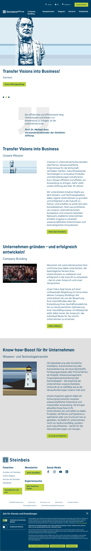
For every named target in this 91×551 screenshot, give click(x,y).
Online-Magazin (9, 476)
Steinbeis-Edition (73, 502)
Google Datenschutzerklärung (20, 281)
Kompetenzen (48, 11)
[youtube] (60, 472)
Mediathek (83, 11)
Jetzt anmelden (33, 473)
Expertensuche (81, 4)
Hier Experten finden (33, 487)
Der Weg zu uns (45, 502)
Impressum (31, 502)
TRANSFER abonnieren (16, 502)
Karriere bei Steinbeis (11, 479)
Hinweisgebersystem (29, 505)
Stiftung (20, 11)
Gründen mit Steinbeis (12, 472)
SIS (58, 4)
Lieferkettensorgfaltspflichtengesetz (52, 505)
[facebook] (48, 472)
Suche (49, 4)
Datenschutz (59, 502)
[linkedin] (66, 472)
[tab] (3, 97)
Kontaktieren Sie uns (12, 491)
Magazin (61, 11)
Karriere (72, 11)
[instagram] (54, 472)
